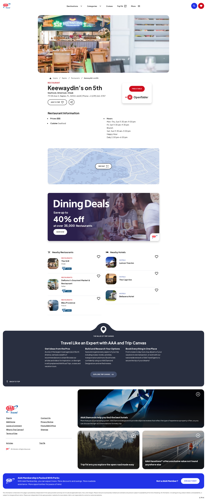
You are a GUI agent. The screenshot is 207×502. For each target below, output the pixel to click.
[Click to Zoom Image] (103, 44)
